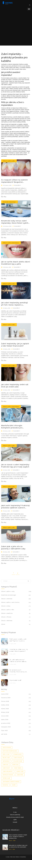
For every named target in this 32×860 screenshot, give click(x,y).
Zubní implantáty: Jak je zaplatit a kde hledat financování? (15, 344)
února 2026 (4, 716)
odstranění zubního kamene (11, 781)
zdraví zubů (20, 771)
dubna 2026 (5, 708)
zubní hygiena (18, 757)
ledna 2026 (4, 719)
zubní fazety (6, 768)
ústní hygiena (7, 747)
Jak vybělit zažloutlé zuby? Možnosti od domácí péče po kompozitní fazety (17, 660)
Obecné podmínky (15, 814)
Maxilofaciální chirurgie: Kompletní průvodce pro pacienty (11, 426)
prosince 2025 (5, 723)
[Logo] (13, 3)
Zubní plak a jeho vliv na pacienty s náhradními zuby (13, 547)
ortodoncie (6, 761)
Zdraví (3, 624)
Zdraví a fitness (6, 617)
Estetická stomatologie (9, 202)
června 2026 (5, 701)
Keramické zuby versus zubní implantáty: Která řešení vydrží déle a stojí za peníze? (14, 222)
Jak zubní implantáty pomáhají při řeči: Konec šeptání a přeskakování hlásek (14, 303)
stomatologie (17, 754)
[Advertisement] (16, 28)
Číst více (3, 197)
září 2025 (4, 734)
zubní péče (20, 774)
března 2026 (5, 712)
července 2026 (5, 697)
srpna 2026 (4, 694)
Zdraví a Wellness (6, 620)
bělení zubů (6, 757)
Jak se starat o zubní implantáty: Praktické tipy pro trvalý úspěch (15, 465)
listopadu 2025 (6, 727)
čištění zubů (6, 778)
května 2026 (5, 705)
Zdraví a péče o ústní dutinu (11, 242)
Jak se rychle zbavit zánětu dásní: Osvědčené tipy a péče (15, 263)
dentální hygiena (8, 774)
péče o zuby (6, 754)
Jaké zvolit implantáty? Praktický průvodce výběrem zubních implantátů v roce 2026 (15, 506)
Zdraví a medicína (7, 613)
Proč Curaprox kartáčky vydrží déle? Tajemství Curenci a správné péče (17, 640)
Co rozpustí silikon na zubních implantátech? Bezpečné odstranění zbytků (14, 181)
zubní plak (15, 764)
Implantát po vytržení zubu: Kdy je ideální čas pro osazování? (18, 650)
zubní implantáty (8, 771)
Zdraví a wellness (6, 598)
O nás (15, 812)
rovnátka (5, 785)
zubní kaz (5, 764)
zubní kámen (17, 768)
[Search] (29, 581)
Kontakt (15, 822)
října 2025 (4, 730)
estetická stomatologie (10, 750)
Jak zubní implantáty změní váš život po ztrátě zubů (14, 385)
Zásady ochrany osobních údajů (15, 817)
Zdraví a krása (5, 606)
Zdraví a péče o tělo (7, 609)
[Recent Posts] (4, 641)
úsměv (14, 785)
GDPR (14, 819)
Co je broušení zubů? (15, 680)
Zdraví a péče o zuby (9, 161)
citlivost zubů (17, 761)
